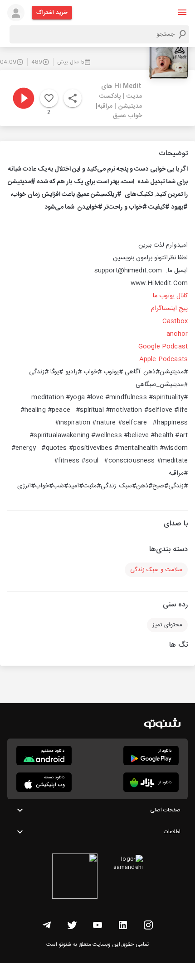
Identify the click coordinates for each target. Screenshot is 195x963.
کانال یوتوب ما (170, 296)
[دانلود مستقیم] (44, 755)
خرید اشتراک (52, 13)
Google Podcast (163, 346)
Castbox (175, 321)
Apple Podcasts (163, 359)
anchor (177, 334)
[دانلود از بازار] (151, 782)
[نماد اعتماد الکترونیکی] (75, 877)
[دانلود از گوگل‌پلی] (151, 755)
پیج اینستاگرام (169, 308)
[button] (182, 12)
